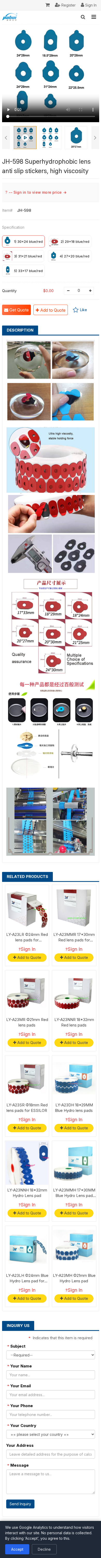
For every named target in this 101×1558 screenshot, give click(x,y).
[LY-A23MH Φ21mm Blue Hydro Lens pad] (74, 1248)
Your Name (19, 1366)
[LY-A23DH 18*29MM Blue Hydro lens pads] (74, 1078)
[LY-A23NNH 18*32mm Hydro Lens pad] (27, 1163)
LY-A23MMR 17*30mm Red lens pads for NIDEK (74, 940)
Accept (17, 1549)
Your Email (19, 1385)
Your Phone (20, 1405)
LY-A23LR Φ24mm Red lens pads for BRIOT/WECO (27, 940)
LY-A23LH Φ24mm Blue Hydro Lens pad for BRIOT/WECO (27, 1281)
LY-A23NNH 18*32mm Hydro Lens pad (27, 1193)
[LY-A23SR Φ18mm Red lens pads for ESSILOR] (27, 1078)
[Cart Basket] (47, 5)
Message (18, 1465)
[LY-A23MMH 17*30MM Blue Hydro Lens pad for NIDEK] (74, 1163)
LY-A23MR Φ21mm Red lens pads (27, 1022)
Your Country (21, 1425)
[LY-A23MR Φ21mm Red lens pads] (27, 992)
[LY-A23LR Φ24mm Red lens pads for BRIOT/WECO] (27, 907)
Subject (16, 1346)
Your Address (20, 1445)
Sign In (28, 949)
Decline (44, 1549)
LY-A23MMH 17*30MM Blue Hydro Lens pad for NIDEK (74, 1195)
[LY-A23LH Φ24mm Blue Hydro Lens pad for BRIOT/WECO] (27, 1248)
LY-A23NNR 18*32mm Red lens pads (74, 1022)
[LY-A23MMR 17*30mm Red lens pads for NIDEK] (74, 907)
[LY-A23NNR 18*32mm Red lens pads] (74, 992)
